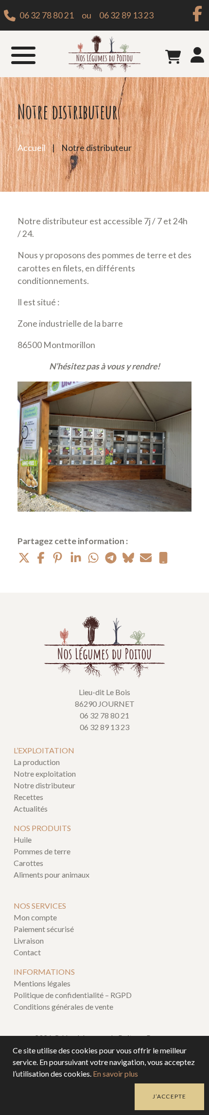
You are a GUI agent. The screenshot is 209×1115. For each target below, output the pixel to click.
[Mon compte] (197, 57)
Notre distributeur (44, 785)
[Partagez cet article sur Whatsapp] (93, 558)
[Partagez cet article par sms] (163, 558)
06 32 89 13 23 (126, 15)
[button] (23, 54)
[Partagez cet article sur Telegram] (111, 558)
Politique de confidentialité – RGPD (73, 994)
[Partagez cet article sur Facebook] (41, 558)
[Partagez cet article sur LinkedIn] (76, 558)
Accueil (31, 148)
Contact (27, 952)
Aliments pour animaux (51, 874)
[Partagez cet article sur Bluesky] (128, 558)
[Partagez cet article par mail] (146, 558)
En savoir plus (115, 1073)
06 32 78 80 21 (46, 15)
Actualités (31, 808)
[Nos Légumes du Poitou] (104, 54)
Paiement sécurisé (44, 928)
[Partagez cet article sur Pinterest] (58, 558)
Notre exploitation (45, 773)
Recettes (28, 796)
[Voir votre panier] (173, 57)
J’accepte (170, 1096)
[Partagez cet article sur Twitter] (23, 558)
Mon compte (35, 917)
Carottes (28, 862)
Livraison (29, 940)
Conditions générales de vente (63, 1006)
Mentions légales (42, 983)
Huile (23, 839)
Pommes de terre (42, 851)
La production (37, 761)
